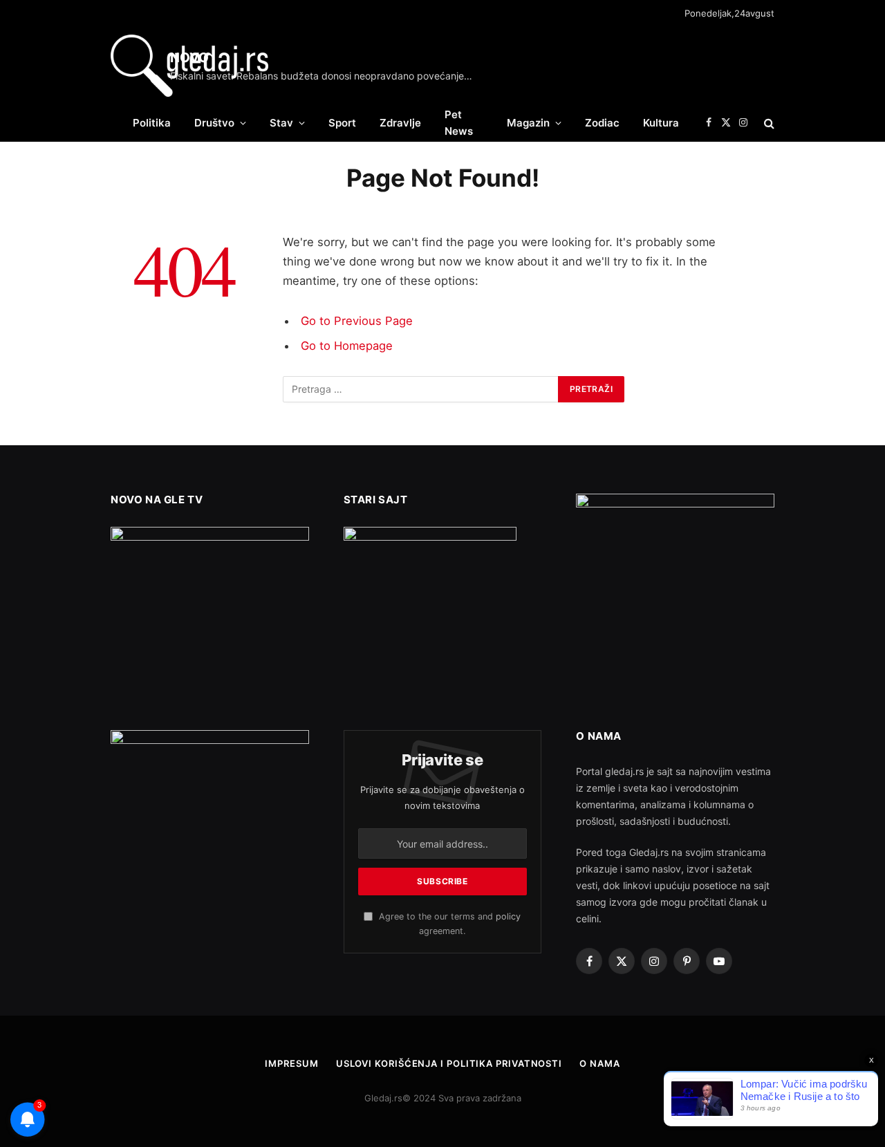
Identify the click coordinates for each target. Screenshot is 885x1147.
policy (508, 916)
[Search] (767, 122)
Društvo (214, 122)
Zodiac (602, 122)
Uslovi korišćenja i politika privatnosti (449, 1063)
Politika (152, 122)
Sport (342, 122)
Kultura (661, 122)
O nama (599, 1063)
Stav (281, 122)
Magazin (528, 122)
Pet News (459, 123)
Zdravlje (400, 122)
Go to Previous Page (357, 321)
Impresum (291, 1063)
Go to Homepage (347, 346)
